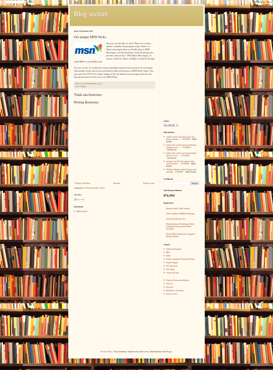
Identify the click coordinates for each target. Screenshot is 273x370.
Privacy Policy (106, 351)
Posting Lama (148, 183)
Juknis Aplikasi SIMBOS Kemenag (180, 213)
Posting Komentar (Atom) (94, 187)
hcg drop (169, 287)
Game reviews (171, 293)
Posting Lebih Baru (82, 183)
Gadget (83, 86)
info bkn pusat (171, 265)
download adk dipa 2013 (176, 218)
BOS (168, 252)
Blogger (169, 351)
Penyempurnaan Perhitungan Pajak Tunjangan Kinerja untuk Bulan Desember (180, 226)
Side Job (169, 283)
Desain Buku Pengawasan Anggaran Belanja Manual (180, 235)
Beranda (116, 183)
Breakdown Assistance (175, 290)
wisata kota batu (172, 272)
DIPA (168, 255)
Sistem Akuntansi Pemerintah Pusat (180, 259)
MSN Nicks (92, 73)
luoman (146, 351)
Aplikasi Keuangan (173, 249)
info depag (170, 269)
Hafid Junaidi (81, 211)
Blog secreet (91, 13)
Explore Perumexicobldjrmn (177, 280)
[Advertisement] (114, 173)
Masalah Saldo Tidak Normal (178, 208)
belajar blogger (172, 262)
